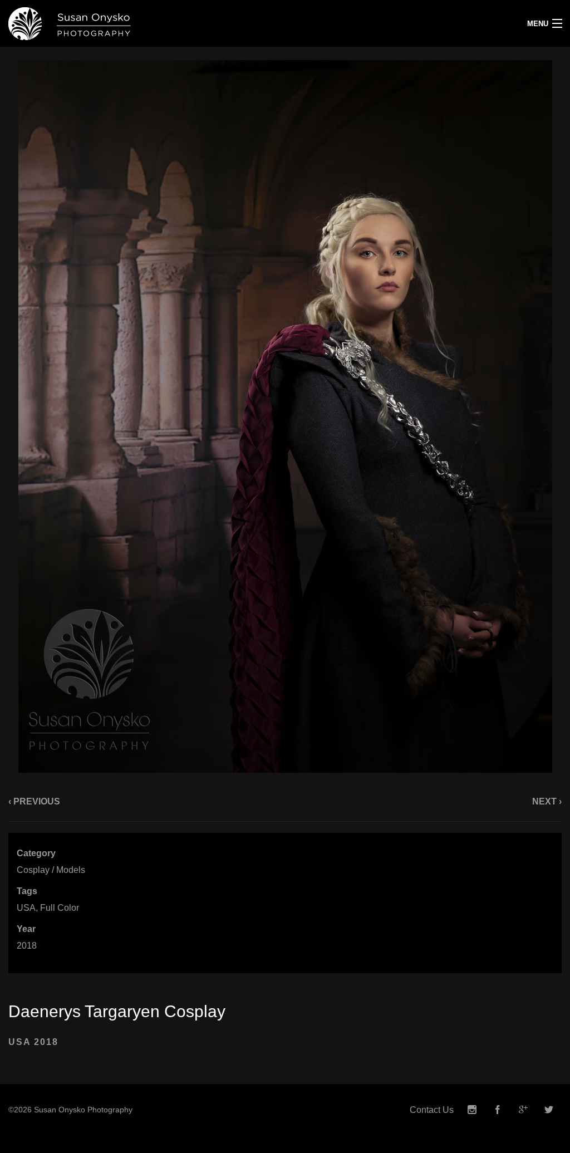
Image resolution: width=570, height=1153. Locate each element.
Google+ (523, 1109)
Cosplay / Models (51, 870)
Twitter (549, 1109)
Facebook (497, 1109)
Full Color (59, 907)
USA (26, 907)
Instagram (472, 1109)
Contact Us (432, 1110)
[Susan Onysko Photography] (214, 23)
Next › (547, 801)
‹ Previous (34, 801)
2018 (27, 945)
